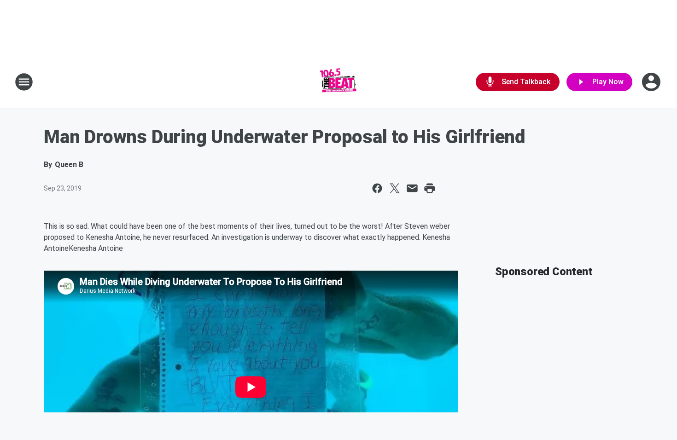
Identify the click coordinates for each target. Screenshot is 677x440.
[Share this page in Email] (412, 188)
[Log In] (652, 82)
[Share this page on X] (394, 188)
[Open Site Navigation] (24, 82)
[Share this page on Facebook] (377, 188)
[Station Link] (338, 82)
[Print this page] (429, 188)
